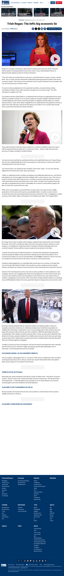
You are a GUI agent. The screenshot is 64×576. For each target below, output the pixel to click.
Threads (39, 29)
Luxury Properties (22, 511)
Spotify (42, 561)
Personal (20, 507)
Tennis (51, 520)
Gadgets (36, 511)
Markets (30, 2)
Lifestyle (4, 505)
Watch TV (59, 2)
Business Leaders (38, 492)
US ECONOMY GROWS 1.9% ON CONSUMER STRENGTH (20, 353)
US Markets (37, 482)
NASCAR (52, 513)
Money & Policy (21, 482)
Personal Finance (15, 2)
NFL (51, 507)
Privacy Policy (37, 534)
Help (41, 564)
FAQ (35, 536)
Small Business (21, 484)
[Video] (32, 49)
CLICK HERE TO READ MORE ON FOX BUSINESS (17, 404)
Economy (23, 2)
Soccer (51, 517)
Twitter (36, 29)
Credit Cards (5, 484)
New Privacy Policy (20, 564)
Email (45, 29)
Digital (35, 507)
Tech (35, 505)
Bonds (35, 488)
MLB (51, 511)
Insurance (4, 490)
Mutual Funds (37, 499)
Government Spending (23, 480)
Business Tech (37, 513)
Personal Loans (5, 486)
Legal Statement (24, 567)
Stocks (35, 480)
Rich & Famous (5, 509)
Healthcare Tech (38, 515)
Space (35, 520)
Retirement (4, 494)
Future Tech (37, 517)
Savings (4, 488)
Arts (3, 518)
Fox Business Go (38, 549)
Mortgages (4, 480)
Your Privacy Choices (33, 564)
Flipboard (31, 561)
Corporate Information (39, 540)
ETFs (35, 490)
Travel (3, 511)
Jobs (35, 530)
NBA (51, 509)
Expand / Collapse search (49, 2)
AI (34, 518)
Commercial (21, 509)
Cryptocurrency (37, 484)
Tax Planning (5, 495)
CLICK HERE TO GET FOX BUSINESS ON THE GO (17, 387)
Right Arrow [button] (61, 12)
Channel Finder (37, 528)
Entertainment (5, 507)
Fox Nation (36, 547)
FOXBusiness (13, 28)
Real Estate (21, 505)
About (36, 526)
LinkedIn (33, 561)
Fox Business (5, 3)
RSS (36, 561)
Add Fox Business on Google (55, 28)
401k (3, 492)
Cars (3, 513)
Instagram (25, 561)
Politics (21, 20)
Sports (52, 505)
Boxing (51, 515)
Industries (36, 494)
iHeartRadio (45, 561)
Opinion (4, 526)
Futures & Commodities (39, 486)
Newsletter (39, 561)
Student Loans (5, 482)
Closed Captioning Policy (40, 541)
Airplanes (4, 515)
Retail (35, 495)
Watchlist (36, 2)
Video (20, 526)
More (41, 2)
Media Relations (38, 538)
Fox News (36, 545)
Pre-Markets (37, 497)
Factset (48, 566)
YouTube (28, 561)
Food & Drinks (5, 517)
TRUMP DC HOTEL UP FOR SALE (12, 372)
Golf (51, 518)
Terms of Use (37, 532)
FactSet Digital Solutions (14, 567)
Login (52, 2)
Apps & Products (38, 551)
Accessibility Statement (40, 543)
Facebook (33, 29)
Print (42, 29)
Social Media (37, 509)
